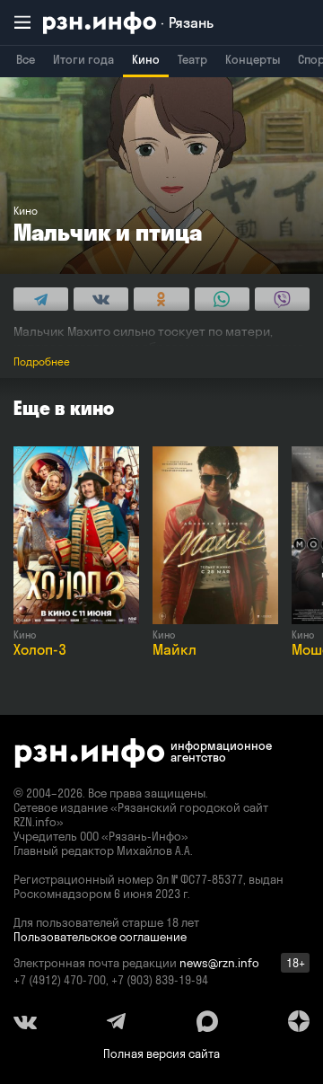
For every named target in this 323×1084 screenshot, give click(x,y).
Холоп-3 (39, 649)
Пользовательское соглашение (100, 937)
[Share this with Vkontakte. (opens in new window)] (101, 299)
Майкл (174, 649)
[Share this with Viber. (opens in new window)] (282, 299)
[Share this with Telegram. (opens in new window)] (40, 299)
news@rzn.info (219, 963)
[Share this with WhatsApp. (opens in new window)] (222, 299)
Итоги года (83, 59)
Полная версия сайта (161, 1053)
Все (25, 59)
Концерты (252, 59)
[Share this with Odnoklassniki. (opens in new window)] (161, 299)
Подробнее (41, 361)
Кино (146, 59)
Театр (192, 59)
